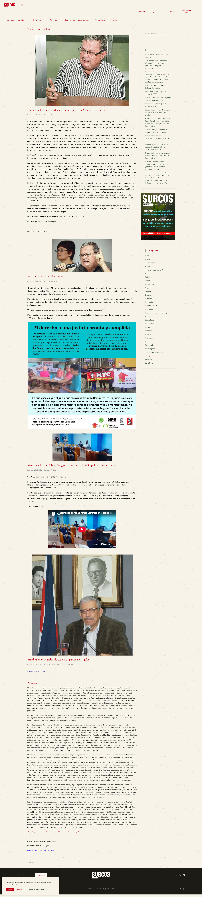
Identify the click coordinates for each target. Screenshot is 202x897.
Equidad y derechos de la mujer (77, 20)
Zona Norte (149, 363)
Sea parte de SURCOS (186, 11)
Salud (147, 341)
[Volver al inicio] (9, 5)
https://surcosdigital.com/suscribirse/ (40, 850)
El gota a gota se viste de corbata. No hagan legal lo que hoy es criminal (157, 112)
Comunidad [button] (37, 20)
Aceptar (9, 890)
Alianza (148, 259)
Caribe (147, 281)
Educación (149, 302)
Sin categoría (150, 349)
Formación (149, 316)
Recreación (149, 338)
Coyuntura (149, 288)
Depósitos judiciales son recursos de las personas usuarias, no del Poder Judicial (157, 155)
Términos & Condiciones (96, 889)
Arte (146, 273)
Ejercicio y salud (151, 306)
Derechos (54, 115)
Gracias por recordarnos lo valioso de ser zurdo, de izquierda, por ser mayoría (157, 138)
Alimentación (150, 263)
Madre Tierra (100, 20)
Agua (147, 256)
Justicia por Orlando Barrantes (45, 276)
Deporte (148, 295)
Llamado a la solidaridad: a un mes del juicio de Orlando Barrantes (66, 110)
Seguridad (149, 345)
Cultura (148, 291)
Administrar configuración (36, 890)
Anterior (32, 862)
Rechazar (20, 890)
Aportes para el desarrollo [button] (14, 20)
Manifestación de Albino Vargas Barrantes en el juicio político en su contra (71, 465)
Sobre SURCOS (154, 11)
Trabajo (114, 20)
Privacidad (110, 889)
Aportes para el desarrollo (65, 665)
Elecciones (149, 309)
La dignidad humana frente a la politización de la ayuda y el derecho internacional (156, 147)
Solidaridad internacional (154, 352)
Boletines (148, 277)
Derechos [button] (53, 20)
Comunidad (149, 284)
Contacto (172, 11)
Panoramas (149, 331)
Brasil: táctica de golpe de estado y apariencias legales (58, 659)
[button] (22, 5)
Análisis (53, 665)
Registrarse (41, 875)
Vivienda (148, 359)
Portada (142, 11)
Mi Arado (148, 327)
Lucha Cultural (150, 320)
